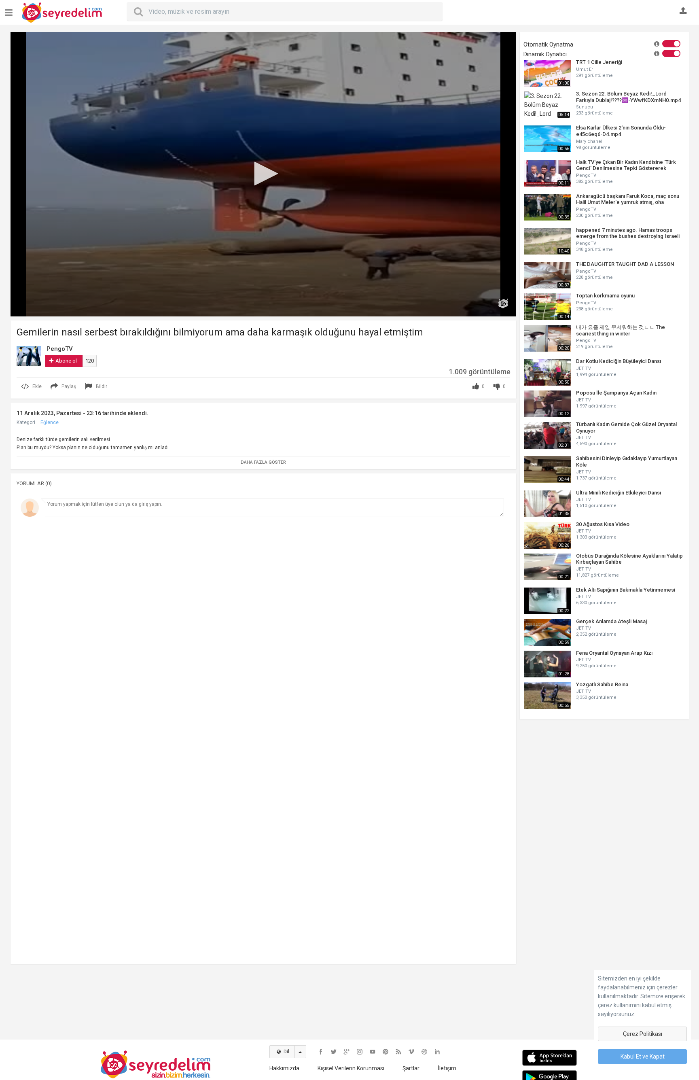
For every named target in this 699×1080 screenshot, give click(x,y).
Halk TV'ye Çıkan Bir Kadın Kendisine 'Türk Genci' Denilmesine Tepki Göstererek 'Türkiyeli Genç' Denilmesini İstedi (626, 165)
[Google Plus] (346, 1051)
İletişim (447, 1068)
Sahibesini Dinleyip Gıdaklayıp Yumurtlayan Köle (626, 461)
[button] (263, 173)
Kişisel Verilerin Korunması (351, 1068)
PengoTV (586, 175)
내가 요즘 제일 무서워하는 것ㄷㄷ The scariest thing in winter (620, 330)
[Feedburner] (398, 1051)
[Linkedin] (437, 1051)
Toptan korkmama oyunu (605, 296)
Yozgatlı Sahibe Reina (602, 684)
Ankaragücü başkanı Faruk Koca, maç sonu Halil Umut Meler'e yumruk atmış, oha (627, 199)
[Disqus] (263, 631)
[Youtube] (372, 1051)
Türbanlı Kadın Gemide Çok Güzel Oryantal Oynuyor (626, 427)
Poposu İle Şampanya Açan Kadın (616, 393)
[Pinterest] (385, 1051)
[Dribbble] (424, 1051)
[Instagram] (359, 1051)
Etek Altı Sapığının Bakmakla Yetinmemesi (625, 590)
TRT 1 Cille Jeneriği (599, 62)
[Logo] (503, 303)
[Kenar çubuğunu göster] (10, 9)
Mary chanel (589, 141)
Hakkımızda (284, 1068)
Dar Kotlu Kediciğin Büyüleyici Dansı (618, 361)
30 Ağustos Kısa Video (602, 524)
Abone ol (66, 361)
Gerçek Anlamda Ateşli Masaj (611, 621)
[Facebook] (320, 1051)
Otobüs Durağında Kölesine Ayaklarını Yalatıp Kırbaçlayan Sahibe (629, 559)
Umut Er (584, 69)
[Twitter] (333, 1051)
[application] (263, 174)
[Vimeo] (411, 1051)
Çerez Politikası (642, 1034)
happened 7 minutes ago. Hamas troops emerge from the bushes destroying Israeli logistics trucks (628, 233)
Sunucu (584, 107)
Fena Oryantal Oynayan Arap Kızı (614, 653)
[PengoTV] (29, 356)
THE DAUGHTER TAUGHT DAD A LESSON (625, 264)
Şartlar (410, 1068)
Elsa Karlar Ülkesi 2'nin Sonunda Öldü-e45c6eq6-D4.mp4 (621, 131)
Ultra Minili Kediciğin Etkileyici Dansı (618, 493)
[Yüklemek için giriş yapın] (683, 11)
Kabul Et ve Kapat (643, 1056)
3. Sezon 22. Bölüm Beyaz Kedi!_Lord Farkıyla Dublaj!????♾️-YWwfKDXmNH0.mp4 (628, 97)
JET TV (583, 368)
